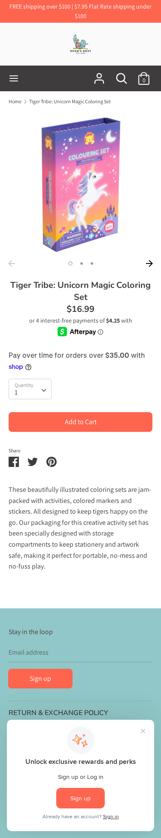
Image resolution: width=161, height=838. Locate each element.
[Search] (121, 75)
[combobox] (30, 389)
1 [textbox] (16, 392)
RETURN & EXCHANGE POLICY (58, 713)
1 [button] (70, 263)
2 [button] (81, 263)
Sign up (40, 678)
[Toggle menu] (14, 78)
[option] (80, 184)
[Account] (99, 75)
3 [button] (92, 263)
